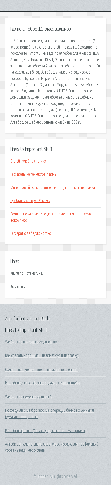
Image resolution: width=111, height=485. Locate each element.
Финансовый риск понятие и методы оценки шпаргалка (52, 187)
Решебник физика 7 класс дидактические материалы (45, 431)
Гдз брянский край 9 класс (30, 201)
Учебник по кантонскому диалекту (31, 342)
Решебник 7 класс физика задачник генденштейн (42, 383)
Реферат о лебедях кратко (30, 233)
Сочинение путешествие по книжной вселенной (41, 370)
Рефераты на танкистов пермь (33, 174)
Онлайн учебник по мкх (28, 161)
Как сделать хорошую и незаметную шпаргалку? (42, 355)
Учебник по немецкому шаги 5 (28, 397)
